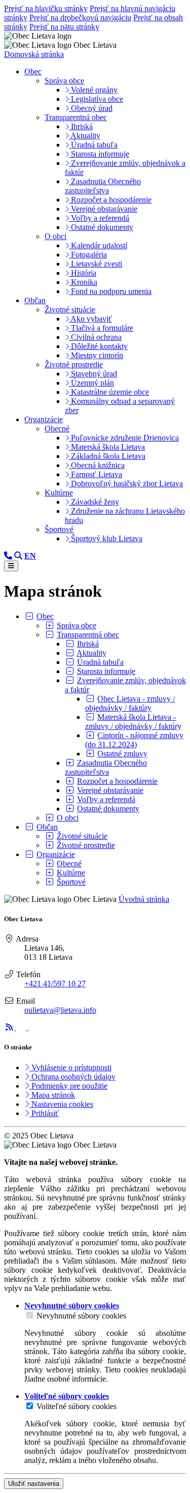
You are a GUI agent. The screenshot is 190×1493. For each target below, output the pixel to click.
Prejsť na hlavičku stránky (46, 8)
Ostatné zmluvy (122, 753)
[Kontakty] (8, 555)
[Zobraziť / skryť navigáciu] (11, 566)
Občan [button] (35, 300)
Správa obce (64, 80)
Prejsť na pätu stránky (64, 26)
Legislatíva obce (96, 99)
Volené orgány (93, 89)
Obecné (57, 428)
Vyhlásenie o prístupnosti (70, 1067)
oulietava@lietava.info (60, 1010)
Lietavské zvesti (95, 263)
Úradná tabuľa (93, 144)
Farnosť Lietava (95, 474)
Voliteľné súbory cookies (76, 1406)
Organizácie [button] (43, 419)
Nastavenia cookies (61, 1104)
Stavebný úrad (93, 373)
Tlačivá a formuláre (101, 328)
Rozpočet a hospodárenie (110, 199)
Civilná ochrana (95, 337)
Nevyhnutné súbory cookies (81, 1315)
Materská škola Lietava (107, 447)
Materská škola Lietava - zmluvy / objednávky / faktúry (133, 721)
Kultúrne (59, 492)
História (82, 273)
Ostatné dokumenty (101, 227)
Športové (59, 529)
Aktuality (84, 135)
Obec (45, 616)
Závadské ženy (94, 501)
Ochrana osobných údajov (72, 1076)
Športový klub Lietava (105, 538)
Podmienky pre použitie (68, 1085)
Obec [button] (33, 71)
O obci (55, 236)
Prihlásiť (44, 1113)
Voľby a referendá (99, 218)
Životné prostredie (74, 364)
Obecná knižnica (97, 465)
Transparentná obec (76, 117)
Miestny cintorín (96, 355)
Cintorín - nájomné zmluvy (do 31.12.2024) (134, 740)
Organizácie (55, 854)
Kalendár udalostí (98, 245)
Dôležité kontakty (98, 346)
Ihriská (81, 126)
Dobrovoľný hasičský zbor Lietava (126, 483)
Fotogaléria (88, 254)
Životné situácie (70, 309)
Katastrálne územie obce (109, 392)
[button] (30, 555)
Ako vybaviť (90, 318)
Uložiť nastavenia (33, 1483)
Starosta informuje (99, 154)
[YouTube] (33, 1027)
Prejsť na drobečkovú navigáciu (80, 17)
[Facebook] (22, 1027)
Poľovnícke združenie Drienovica (124, 437)
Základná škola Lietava (107, 456)
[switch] (29, 1315)
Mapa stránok (52, 1095)
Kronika (83, 282)
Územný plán (91, 382)
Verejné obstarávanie (103, 208)
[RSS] (10, 1027)
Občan (47, 827)
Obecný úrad (90, 108)
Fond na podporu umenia (110, 291)
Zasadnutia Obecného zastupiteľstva (103, 186)
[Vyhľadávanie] (18, 555)
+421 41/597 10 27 (55, 983)
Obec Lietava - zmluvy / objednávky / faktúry (130, 703)
